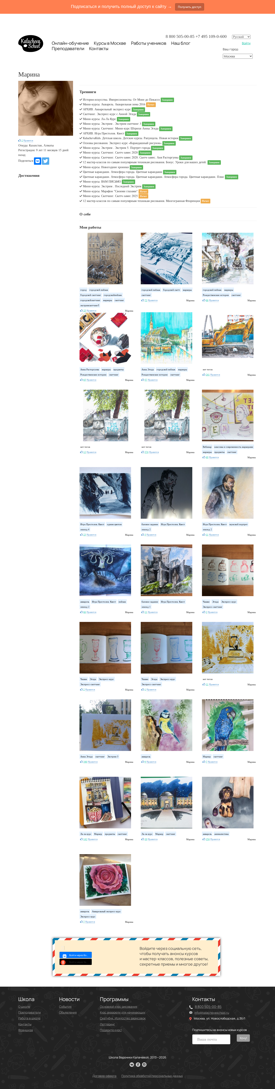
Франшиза (25, 1030)
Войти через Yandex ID (80, 962)
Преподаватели (68, 48)
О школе (24, 1006)
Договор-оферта (104, 1076)
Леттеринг (107, 1024)
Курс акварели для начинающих (122, 1012)
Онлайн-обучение (70, 43)
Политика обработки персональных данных (152, 1076)
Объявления (68, 1012)
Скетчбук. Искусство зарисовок (123, 1018)
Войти (246, 43)
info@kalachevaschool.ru (211, 1013)
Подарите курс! (111, 1030)
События (65, 1006)
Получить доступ (189, 7)
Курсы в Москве (110, 43)
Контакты (98, 48)
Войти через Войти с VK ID (80, 955)
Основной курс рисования (118, 1006)
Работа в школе (29, 1018)
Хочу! (243, 1038)
